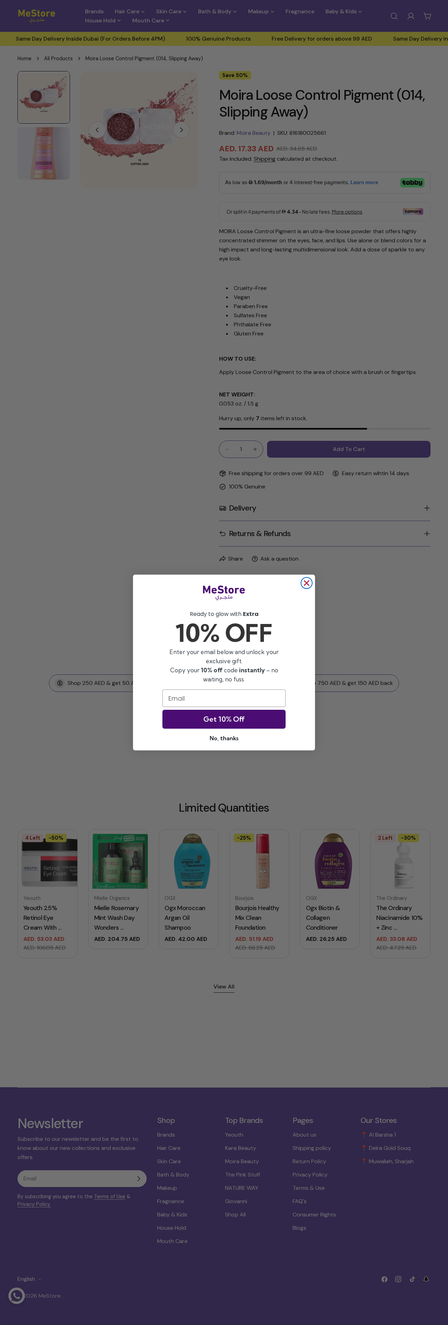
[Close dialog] (306, 583)
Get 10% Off (224, 719)
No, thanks (224, 738)
